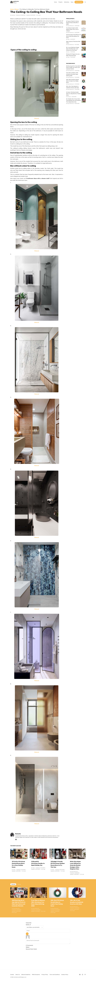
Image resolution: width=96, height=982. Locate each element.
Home (12, 9)
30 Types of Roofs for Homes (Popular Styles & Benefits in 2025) (72, 23)
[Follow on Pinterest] (85, 974)
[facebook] (16, 840)
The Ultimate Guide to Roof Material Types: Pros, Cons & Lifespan (72, 29)
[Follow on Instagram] (82, 974)
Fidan (14, 869)
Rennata (13, 15)
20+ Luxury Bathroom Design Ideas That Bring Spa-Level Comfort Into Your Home (72, 49)
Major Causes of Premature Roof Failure (73, 42)
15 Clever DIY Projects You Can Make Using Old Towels (73, 55)
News (16, 9)
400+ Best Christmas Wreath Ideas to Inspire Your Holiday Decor (72, 81)
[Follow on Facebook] (80, 974)
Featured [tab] (13, 884)
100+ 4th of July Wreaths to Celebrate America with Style (72, 87)
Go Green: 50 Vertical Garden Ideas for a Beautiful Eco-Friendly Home (73, 94)
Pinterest (36, 118)
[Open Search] (85, 2)
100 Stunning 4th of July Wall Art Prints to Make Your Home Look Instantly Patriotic (73, 67)
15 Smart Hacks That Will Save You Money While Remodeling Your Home (73, 36)
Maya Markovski (74, 871)
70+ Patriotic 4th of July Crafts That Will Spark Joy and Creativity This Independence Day (73, 100)
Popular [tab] (19, 884)
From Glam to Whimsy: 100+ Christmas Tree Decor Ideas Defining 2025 (72, 74)
